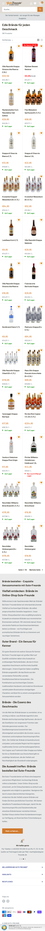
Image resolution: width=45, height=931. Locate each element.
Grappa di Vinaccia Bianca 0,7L (9, 154)
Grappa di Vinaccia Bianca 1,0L (32, 154)
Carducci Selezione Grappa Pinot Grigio (9, 458)
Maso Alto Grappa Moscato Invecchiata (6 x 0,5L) (33, 373)
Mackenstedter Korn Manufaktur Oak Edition (10, 113)
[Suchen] (40, 9)
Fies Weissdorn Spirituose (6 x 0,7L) (33, 111)
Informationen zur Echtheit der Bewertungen (20, 928)
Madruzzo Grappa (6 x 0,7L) (33, 328)
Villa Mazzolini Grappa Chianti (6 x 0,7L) (10, 371)
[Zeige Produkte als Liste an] (42, 40)
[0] (40, 3)
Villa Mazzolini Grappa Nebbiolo (33, 241)
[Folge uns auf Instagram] (7, 901)
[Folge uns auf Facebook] (3, 901)
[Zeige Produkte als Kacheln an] (38, 40)
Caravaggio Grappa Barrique (9, 415)
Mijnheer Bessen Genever (31, 67)
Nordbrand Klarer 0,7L (11, 327)
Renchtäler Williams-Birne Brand (33, 504)
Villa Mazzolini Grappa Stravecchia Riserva (10, 284)
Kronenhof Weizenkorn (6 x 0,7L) (34, 198)
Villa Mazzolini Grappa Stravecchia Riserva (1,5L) (10, 69)
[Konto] (31, 3)
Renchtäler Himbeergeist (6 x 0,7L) (9, 549)
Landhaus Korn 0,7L (10, 240)
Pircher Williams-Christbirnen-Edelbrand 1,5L (31, 460)
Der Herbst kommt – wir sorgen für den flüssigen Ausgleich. (22, 16)
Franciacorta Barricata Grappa (31, 284)
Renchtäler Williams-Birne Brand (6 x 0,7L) (10, 504)
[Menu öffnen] (3, 3)
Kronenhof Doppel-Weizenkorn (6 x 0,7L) (10, 198)
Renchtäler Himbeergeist (30, 547)
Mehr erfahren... (12, 831)
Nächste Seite (34, 570)
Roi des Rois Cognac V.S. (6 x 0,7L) (33, 415)
